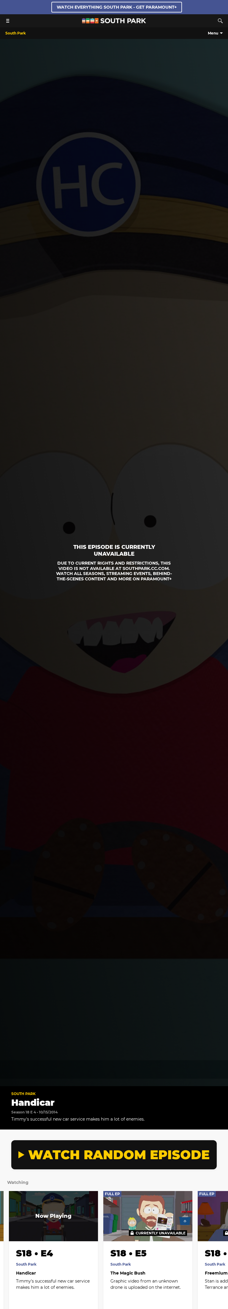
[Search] (220, 20)
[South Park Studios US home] (114, 22)
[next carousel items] (219, 1228)
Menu (213, 33)
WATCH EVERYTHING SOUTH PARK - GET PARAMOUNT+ (117, 7)
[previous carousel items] (8, 1228)
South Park (23, 1093)
